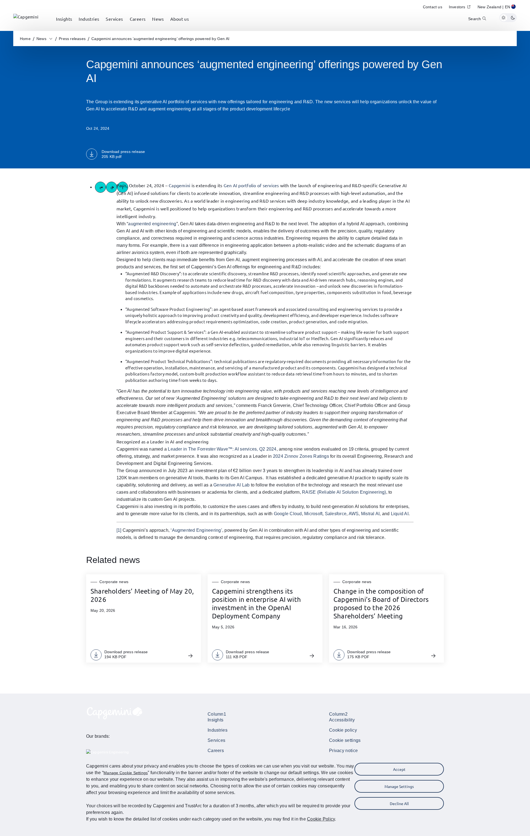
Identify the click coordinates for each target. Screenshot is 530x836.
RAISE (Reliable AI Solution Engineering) (344, 492)
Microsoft (313, 513)
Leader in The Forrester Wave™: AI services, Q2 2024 (222, 449)
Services (216, 740)
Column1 (217, 714)
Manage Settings (399, 786)
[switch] (508, 17)
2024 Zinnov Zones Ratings (301, 456)
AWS (354, 513)
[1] (118, 530)
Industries (217, 730)
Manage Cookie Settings (126, 773)
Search (474, 19)
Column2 (338, 714)
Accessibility (342, 720)
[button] (497, 7)
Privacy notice (343, 750)
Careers (216, 750)
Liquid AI (400, 513)
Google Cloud (288, 513)
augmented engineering (152, 223)
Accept (399, 769)
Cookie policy (343, 730)
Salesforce (335, 513)
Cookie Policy (321, 819)
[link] (25, 17)
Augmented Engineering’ (197, 530)
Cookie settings (345, 740)
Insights (215, 720)
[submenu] (64, 24)
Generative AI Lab (231, 485)
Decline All (399, 803)
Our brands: (98, 736)
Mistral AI (370, 513)
